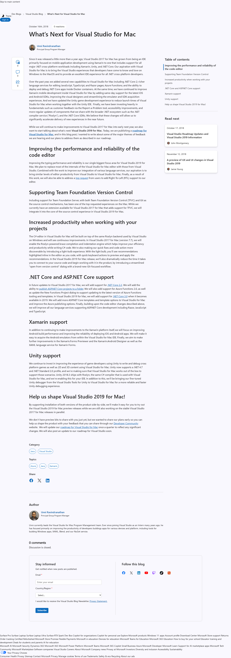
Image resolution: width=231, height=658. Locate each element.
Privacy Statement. (98, 601)
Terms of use (81, 656)
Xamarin (53, 466)
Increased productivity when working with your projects (187, 81)
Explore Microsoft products (134, 635)
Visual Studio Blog (34, 13)
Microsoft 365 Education (161, 638)
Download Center (188, 635)
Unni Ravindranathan (48, 46)
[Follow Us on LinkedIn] (139, 573)
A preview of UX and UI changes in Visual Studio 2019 (190, 161)
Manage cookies (66, 656)
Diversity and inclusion (146, 649)
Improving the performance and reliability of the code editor (190, 67)
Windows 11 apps (155, 635)
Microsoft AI (6, 645)
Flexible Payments (67, 638)
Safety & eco (105, 656)
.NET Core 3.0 (120, 296)
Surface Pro (5, 635)
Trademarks (92, 656)
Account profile (172, 635)
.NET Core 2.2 (114, 285)
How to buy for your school (187, 638)
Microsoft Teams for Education (134, 638)
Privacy (54, 656)
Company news (98, 649)
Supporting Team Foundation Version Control (186, 74)
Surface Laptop (18, 635)
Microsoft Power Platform (71, 645)
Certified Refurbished (25, 638)
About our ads (128, 656)
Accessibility (163, 649)
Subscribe (42, 610)
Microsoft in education (87, 638)
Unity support (171, 98)
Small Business (129, 645)
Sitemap (29, 656)
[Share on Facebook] (31, 481)
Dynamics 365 (37, 645)
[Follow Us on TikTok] (161, 573)
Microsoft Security (21, 645)
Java (32, 451)
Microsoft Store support (209, 635)
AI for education (51, 642)
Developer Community (126, 423)
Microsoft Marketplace (22, 649)
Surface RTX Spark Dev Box (59, 635)
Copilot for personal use (108, 635)
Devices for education (109, 638)
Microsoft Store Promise (46, 638)
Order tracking (7, 638)
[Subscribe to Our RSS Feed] (169, 573)
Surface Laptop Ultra (36, 635)
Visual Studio (45, 451)
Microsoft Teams (91, 645)
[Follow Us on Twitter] (131, 573)
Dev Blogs (16, 13)
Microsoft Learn (170, 645)
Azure (33, 466)
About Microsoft (83, 649)
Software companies (43, 649)
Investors (130, 649)
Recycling (115, 656)
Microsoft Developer (152, 645)
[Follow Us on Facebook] (124, 573)
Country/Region (44, 588)
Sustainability (176, 649)
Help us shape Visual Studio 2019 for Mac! (185, 104)
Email (39, 574)
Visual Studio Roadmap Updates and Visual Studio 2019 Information (187, 135)
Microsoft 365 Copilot (110, 645)
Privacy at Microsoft (116, 649)
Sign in (5, 19)
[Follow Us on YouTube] (146, 573)
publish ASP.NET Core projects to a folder (61, 288)
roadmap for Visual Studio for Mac (79, 427)
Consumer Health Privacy (12, 656)
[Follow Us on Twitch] (154, 573)
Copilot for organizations (85, 635)
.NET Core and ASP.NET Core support (182, 88)
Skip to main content (10, 1)
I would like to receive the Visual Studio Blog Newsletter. (71, 601)
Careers (70, 649)
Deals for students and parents (28, 642)
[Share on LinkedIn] (47, 481)
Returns (224, 635)
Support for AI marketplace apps (193, 645)
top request (82, 178)
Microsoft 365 (51, 645)
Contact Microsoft (41, 656)
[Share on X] (39, 481)
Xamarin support (173, 93)
